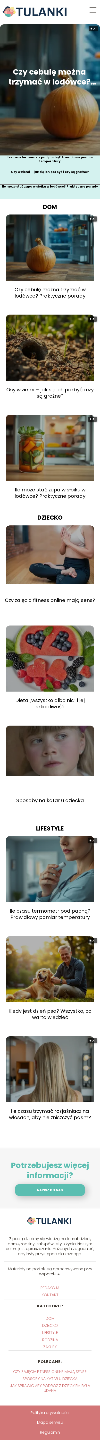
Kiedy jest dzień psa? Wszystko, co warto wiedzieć (50, 1014)
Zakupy (50, 1347)
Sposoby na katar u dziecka (50, 800)
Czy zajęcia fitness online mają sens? (50, 600)
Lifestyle (50, 828)
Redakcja (50, 1288)
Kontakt (50, 1295)
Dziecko (50, 518)
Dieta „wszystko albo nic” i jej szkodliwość (50, 703)
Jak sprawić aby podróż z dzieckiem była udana (50, 1388)
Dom (50, 207)
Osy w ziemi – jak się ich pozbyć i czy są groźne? (50, 172)
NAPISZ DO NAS (50, 1190)
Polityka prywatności (50, 1412)
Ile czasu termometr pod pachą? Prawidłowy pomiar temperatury (50, 159)
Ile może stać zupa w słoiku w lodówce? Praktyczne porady (50, 187)
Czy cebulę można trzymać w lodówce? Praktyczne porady (49, 77)
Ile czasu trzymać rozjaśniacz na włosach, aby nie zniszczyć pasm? (50, 1114)
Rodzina (50, 1340)
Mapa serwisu (50, 1422)
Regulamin (50, 1432)
